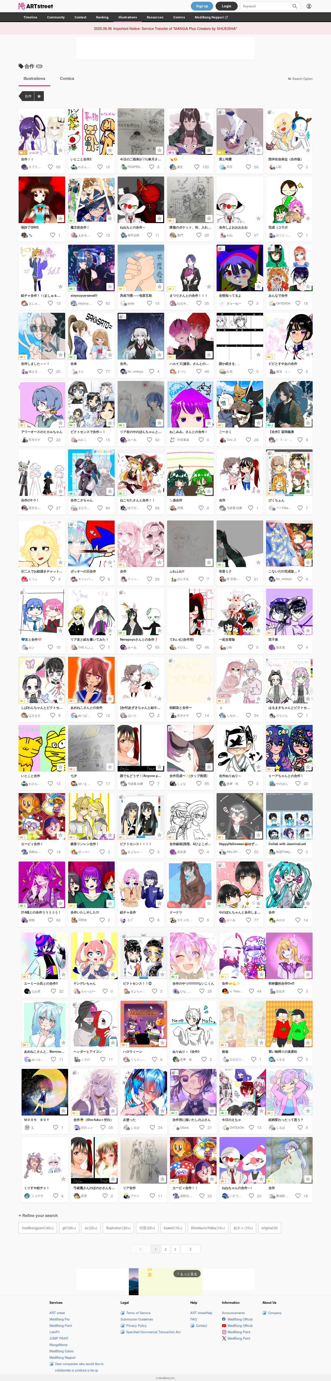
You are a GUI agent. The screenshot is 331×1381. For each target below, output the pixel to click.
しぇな (181, 783)
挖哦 (180, 508)
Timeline (30, 17)
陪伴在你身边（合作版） (286, 159)
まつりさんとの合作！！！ (189, 295)
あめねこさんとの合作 (86, 707)
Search (295, 6)
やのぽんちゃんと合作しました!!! (241, 912)
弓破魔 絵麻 (234, 508)
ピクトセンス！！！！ (136, 843)
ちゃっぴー (88, 991)
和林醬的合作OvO (281, 983)
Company (275, 1312)
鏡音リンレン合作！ (85, 843)
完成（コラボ (278, 227)
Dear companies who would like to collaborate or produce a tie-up (79, 1366)
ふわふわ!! (177, 571)
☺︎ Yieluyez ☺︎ (239, 991)
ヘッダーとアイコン (88, 1051)
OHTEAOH (283, 303)
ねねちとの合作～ (133, 227)
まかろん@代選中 (90, 508)
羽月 (230, 167)
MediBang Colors (61, 1351)
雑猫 (32, 920)
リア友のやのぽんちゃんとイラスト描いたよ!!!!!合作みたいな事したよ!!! (142, 431)
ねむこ (82, 439)
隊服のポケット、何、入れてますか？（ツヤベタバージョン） (192, 227)
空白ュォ (87, 1127)
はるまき (34, 715)
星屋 (84, 1195)
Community (56, 17)
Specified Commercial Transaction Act (153, 1332)
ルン (32, 647)
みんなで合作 (278, 295)
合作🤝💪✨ (231, 983)
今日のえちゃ (231, 1119)
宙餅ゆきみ (36, 851)
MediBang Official (240, 1319)
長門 (180, 235)
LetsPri (54, 1332)
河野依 (82, 920)
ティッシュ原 (136, 579)
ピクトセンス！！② (137, 983)
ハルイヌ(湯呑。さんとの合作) (191, 363)
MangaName (58, 1344)
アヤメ (135, 1195)
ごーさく (225, 431)
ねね (230, 235)
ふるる (280, 1059)
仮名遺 (280, 647)
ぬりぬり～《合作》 (186, 1051)
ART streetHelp (201, 1312)
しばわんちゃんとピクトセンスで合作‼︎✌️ (43, 707)
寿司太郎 (133, 235)
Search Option (302, 78)
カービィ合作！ (32, 843)
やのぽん (282, 783)
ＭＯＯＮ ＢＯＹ (36, 1119)
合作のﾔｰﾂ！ (30, 500)
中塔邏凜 (183, 439)
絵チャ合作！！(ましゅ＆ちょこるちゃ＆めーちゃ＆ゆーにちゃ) (43, 295)
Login (226, 6)
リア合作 (129, 1187)
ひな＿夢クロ (189, 991)
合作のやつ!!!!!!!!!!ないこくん (193, 983)
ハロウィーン (132, 1051)
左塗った (129, 1119)
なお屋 (36, 991)
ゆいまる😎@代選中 (91, 783)
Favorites (39, 96)
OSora (184, 1127)
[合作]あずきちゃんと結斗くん (141, 707)
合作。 (125, 363)
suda (131, 303)
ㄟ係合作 (176, 500)
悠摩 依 (232, 783)
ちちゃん (282, 715)
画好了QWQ (29, 227)
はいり (132, 715)
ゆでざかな (135, 508)
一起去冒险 (227, 639)
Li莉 (279, 167)
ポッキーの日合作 (83, 571)
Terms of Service (138, 1312)
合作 (222, 500)
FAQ (193, 1319)
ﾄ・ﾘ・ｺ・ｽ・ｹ (285, 439)
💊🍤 (173, 159)
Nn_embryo (135, 371)
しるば (135, 1127)
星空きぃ (34, 508)
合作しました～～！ (35, 363)
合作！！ (27, 159)
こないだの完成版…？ (284, 571)
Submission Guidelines (137, 1319)
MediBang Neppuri (214, 17)
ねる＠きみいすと (189, 303)
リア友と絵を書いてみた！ (90, 639)
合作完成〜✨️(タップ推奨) (188, 775)
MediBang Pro (59, 1319)
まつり (181, 371)
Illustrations (127, 17)
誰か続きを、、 (230, 363)
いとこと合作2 (81, 159)
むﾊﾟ (131, 920)
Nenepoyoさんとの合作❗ (139, 639)
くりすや (37, 1195)
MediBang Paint (60, 1325)
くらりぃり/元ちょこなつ (147, 1059)
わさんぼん (85, 167)
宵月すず (34, 439)
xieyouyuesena (88, 303)
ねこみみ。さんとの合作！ (189, 431)
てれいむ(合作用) (182, 639)
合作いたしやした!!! (85, 912)
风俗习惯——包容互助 (136, 295)
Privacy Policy (136, 1325)
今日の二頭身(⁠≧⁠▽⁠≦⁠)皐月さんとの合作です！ (142, 159)
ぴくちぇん (276, 500)
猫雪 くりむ (285, 371)
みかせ (280, 920)
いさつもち (237, 1195)
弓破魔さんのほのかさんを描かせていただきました (96, 1187)
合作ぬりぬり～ (230, 775)
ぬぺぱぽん (85, 715)
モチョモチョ (186, 920)
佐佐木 (280, 991)
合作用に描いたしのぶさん (191, 1119)
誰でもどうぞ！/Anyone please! (142, 775)
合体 (74, 363)
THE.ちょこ (86, 647)
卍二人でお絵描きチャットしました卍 (43, 571)
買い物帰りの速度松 (283, 1051)
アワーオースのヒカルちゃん (41, 431)
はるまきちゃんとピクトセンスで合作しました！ (291, 707)
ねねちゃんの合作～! (237, 1187)
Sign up (202, 6)
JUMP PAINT (59, 1338)
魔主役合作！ (80, 227)
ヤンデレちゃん (85, 983)
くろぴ (85, 1059)
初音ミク (225, 571)
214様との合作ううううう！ (41, 912)
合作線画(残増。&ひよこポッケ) (192, 843)
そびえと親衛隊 (187, 647)
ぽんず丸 (183, 579)
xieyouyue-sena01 (84, 295)
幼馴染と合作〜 (181, 707)
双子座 (273, 639)
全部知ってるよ (230, 295)
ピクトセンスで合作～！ (88, 431)
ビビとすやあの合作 (283, 363)
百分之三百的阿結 (241, 1059)
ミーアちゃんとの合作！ (286, 775)
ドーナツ (176, 912)
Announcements (233, 1312)
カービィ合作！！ (185, 1187)
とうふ (33, 579)
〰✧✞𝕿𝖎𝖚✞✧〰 (286, 508)
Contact (201, 1325)
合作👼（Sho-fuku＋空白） (93, 1119)
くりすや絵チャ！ (36, 1187)
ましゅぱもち (37, 303)
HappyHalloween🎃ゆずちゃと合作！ (241, 843)
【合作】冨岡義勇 (281, 431)
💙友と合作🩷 (31, 639)
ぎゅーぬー (234, 303)
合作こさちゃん (82, 500)
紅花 (230, 371)
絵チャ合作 (128, 912)
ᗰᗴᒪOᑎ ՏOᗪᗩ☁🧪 (240, 851)
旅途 (225, 1051)
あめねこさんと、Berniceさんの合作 (46, 1051)
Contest (80, 17)
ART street (57, 1312)
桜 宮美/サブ (235, 579)
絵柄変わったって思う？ (286, 1119)
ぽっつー (84, 851)
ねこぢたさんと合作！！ (137, 500)
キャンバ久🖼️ (87, 579)
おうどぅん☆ (285, 235)
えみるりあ (85, 235)
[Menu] (309, 6)
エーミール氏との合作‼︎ (41, 983)
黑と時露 (225, 159)
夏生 (180, 167)
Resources (155, 17)
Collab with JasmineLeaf (287, 843)
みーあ (132, 439)
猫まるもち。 (37, 371)
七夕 (74, 775)
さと (81, 371)
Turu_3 (231, 439)
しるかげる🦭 (236, 715)
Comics (179, 17)
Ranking (102, 17)
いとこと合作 (30, 775)
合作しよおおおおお (233, 227)
